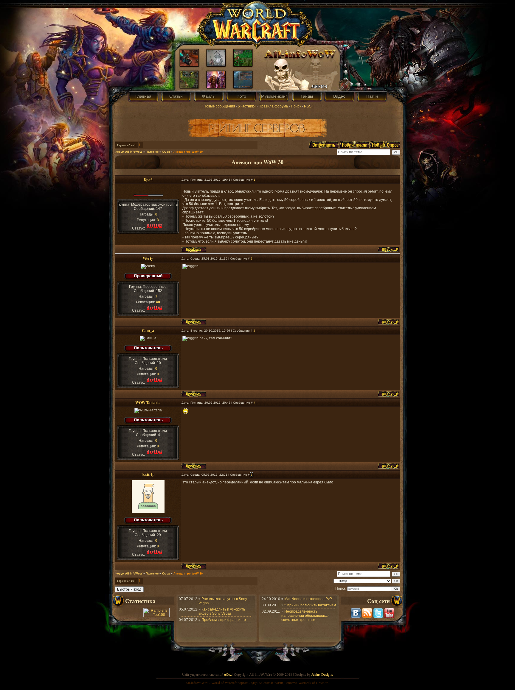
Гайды (307, 96)
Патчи (372, 96)
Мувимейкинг (274, 96)
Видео (339, 96)
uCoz (228, 674)
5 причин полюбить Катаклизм (310, 605)
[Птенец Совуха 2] (189, 65)
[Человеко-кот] (243, 65)
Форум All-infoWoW (128, 151)
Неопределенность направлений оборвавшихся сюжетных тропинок (305, 615)
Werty (148, 258)
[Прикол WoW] (216, 65)
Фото (241, 96)
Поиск (296, 106)
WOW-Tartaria (148, 402)
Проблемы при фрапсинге (223, 620)
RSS (307, 106)
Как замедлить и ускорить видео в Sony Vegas (221, 611)
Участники (247, 106)
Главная (143, 96)
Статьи (176, 96)
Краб (148, 179)
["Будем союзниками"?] (216, 87)
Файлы (208, 96)
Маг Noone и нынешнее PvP (308, 599)
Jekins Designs (322, 674)
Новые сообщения (219, 106)
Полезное (152, 151)
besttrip (148, 474)
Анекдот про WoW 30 (188, 151)
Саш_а (148, 330)
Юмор (166, 151)
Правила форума (273, 106)
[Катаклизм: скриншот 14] (189, 87)
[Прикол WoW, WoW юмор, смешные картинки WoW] (243, 87)
